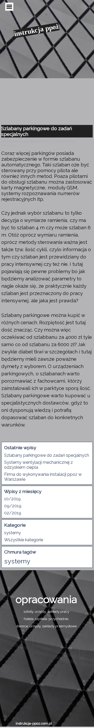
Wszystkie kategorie (23, 539)
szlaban (11, 145)
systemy (12, 532)
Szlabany (11, 395)
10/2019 (12, 498)
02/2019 (12, 512)
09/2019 (12, 505)
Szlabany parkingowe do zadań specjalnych (46, 455)
